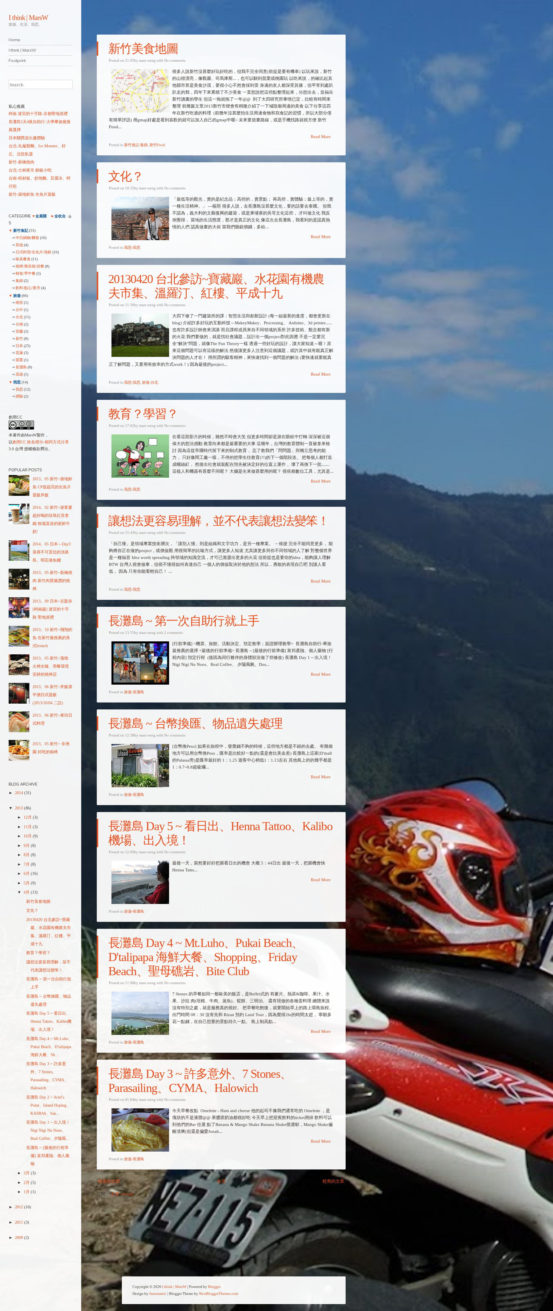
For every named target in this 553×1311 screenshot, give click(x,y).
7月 (27, 864)
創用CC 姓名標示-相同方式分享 (41, 442)
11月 (28, 827)
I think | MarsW (28, 17)
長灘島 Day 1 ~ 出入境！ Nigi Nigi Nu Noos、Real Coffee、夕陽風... (48, 1130)
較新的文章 (109, 1181)
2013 (19, 808)
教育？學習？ (143, 414)
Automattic (157, 1293)
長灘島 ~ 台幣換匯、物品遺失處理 (195, 723)
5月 (27, 883)
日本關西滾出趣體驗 (27, 138)
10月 (28, 836)
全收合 (60, 216)
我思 (17, 382)
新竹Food (157, 145)
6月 (27, 873)
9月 (27, 845)
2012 (19, 1207)
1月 (27, 1192)
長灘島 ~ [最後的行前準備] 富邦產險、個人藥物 (47, 1156)
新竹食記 (20, 230)
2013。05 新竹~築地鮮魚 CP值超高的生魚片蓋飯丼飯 (52, 487)
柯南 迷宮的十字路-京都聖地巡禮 (38, 114)
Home (14, 39)
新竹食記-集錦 (136, 145)
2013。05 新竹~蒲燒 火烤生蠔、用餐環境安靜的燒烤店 (51, 666)
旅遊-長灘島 (134, 692)
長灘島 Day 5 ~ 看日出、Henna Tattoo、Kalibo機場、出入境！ (48, 1021)
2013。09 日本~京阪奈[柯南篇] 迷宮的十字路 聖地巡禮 (52, 609)
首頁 (221, 1181)
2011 (19, 1222)
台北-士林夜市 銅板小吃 (30, 170)
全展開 (41, 216)
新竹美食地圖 (143, 48)
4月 (27, 892)
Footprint (17, 60)
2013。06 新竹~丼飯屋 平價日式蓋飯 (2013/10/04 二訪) (52, 695)
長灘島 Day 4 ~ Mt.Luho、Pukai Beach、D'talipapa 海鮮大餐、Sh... (49, 1047)
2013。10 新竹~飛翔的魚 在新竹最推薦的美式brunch (52, 638)
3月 (27, 1173)
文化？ (125, 176)
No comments (174, 60)
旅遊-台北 (150, 382)
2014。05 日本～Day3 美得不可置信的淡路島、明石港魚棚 (52, 552)
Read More (321, 136)
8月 (27, 855)
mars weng (147, 60)
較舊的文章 (333, 1181)
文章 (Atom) (122, 1194)
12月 (28, 817)
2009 (19, 1237)
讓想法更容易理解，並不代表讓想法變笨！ (218, 521)
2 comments (173, 632)
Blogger (214, 1286)
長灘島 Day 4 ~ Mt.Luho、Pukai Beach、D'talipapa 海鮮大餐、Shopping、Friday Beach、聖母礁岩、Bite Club (205, 957)
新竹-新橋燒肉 (21, 162)
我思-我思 (132, 247)
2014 (19, 793)
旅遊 (17, 295)
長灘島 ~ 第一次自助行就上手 (183, 621)
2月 (27, 1182)
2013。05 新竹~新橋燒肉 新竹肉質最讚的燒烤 (52, 580)
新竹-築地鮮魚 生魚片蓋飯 (32, 194)
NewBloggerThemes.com (218, 1293)
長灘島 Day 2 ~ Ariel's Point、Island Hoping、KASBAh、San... (48, 1105)
